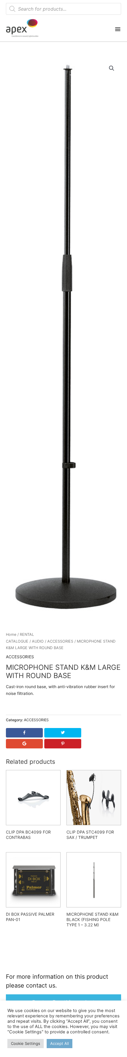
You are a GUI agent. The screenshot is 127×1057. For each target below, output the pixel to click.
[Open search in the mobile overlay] (63, 9)
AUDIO (38, 641)
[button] (111, 68)
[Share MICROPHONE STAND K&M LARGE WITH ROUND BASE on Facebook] (24, 733)
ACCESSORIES (60, 641)
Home (11, 634)
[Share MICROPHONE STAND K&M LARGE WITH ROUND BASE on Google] (24, 743)
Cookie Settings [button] (25, 1043)
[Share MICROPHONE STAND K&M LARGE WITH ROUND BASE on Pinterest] (62, 743)
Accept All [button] (59, 1043)
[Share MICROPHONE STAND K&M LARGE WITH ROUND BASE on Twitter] (62, 733)
